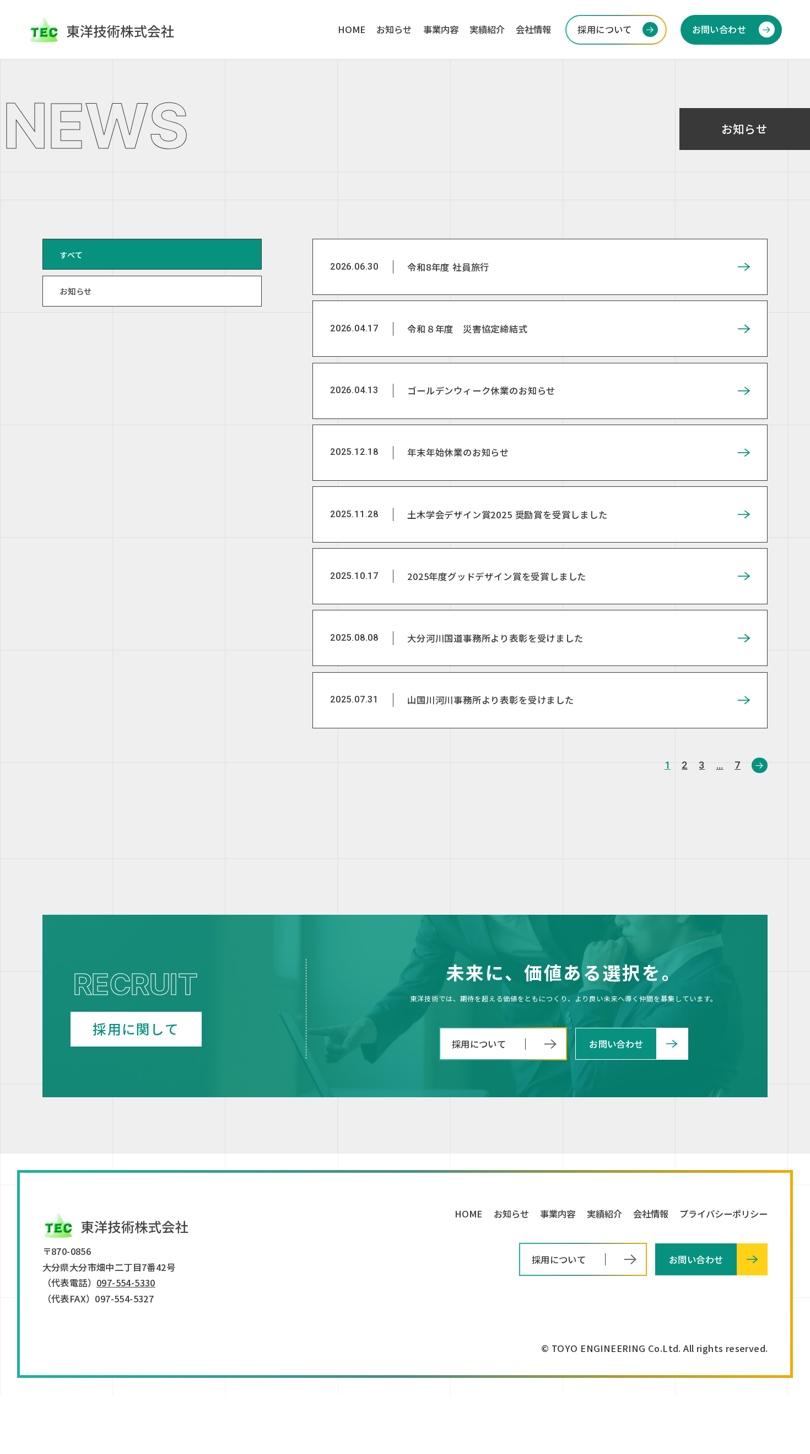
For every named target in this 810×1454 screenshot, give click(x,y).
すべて (71, 254)
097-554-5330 (125, 1282)
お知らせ (76, 291)
